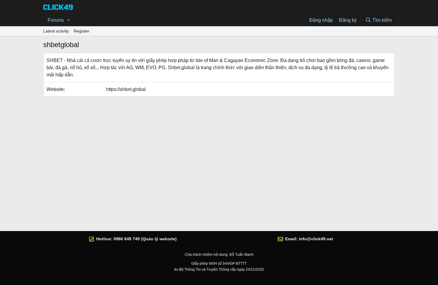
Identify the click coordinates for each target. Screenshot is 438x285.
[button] (68, 20)
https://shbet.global (126, 89)
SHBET (54, 60)
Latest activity (56, 31)
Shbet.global (181, 67)
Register (81, 31)
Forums (56, 20)
